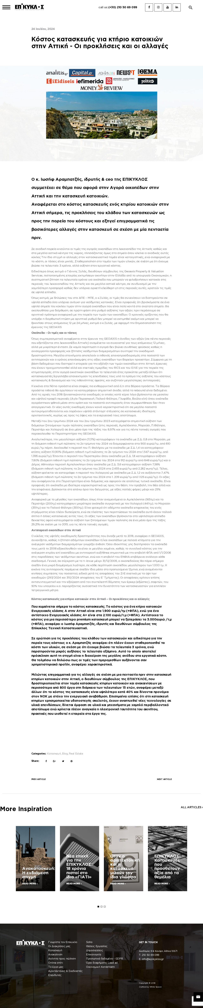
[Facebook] (149, 7)
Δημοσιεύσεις (94, 950)
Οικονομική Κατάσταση (100, 967)
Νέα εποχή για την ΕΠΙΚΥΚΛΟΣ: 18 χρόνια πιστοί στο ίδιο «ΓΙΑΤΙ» (79, 866)
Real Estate (76, 754)
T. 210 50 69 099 (149, 955)
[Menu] (6, 7)
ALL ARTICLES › (192, 807)
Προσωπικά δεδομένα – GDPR (104, 959)
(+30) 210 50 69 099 (122, 7)
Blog (65, 754)
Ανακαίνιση (55, 954)
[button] (191, 7)
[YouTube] (167, 7)
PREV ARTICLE (38, 779)
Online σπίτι (55, 963)
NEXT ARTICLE (164, 779)
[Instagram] (158, 7)
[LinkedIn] (177, 7)
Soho (89, 942)
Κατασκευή (54, 754)
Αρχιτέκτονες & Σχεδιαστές (65, 971)
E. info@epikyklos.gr (151, 959)
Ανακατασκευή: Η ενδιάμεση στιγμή (38, 873)
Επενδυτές (54, 975)
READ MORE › (29, 884)
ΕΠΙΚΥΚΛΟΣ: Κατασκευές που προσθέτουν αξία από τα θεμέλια (167, 866)
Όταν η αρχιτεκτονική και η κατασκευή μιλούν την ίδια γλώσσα (125, 866)
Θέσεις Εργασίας (97, 946)
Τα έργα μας (55, 967)
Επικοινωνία (93, 954)
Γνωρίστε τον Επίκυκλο (62, 942)
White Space (156, 987)
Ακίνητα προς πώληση (62, 959)
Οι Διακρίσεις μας (59, 946)
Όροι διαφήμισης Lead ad (102, 963)
